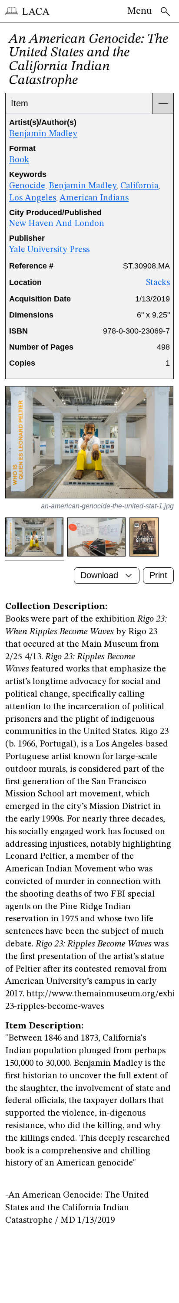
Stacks (158, 282)
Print (158, 575)
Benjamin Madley (43, 134)
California (139, 186)
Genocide (27, 186)
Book (19, 160)
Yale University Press (49, 250)
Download (99, 575)
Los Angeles (32, 198)
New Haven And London (56, 223)
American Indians (94, 198)
